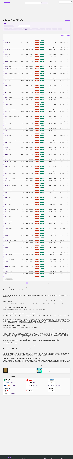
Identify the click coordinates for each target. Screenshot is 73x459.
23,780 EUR (37, 159)
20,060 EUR (42, 99)
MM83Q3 (6, 137)
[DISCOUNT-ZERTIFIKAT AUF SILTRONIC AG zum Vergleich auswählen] (4, 83)
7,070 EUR (37, 47)
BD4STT (6, 249)
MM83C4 (6, 211)
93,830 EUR (42, 68)
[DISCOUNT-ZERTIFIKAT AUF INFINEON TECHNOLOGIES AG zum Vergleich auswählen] (4, 273)
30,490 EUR (37, 187)
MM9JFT (6, 49)
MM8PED (6, 94)
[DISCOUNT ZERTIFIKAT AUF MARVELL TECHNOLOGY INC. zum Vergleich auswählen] (4, 63)
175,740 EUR (37, 149)
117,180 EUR (37, 123)
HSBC (34, 382)
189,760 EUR (37, 130)
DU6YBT (6, 245)
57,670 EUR (42, 92)
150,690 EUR (42, 252)
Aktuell (29, 2)
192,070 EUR (42, 140)
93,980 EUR (42, 73)
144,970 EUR (42, 190)
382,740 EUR (37, 235)
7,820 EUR (37, 135)
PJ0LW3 (6, 142)
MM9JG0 (6, 175)
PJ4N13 (6, 109)
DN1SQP (6, 235)
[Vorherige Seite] (25, 283)
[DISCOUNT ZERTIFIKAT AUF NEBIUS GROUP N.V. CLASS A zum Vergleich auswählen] (4, 59)
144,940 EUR (37, 211)
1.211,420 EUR (42, 199)
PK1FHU (6, 80)
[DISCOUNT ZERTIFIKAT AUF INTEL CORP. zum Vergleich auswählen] (4, 114)
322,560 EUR (42, 216)
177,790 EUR (37, 261)
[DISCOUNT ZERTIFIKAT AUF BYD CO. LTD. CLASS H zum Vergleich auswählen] (4, 40)
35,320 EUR (37, 192)
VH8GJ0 (6, 171)
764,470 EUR (37, 166)
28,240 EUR (37, 240)
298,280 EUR (37, 254)
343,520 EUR (37, 111)
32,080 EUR (42, 156)
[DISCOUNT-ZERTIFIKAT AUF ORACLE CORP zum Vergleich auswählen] (4, 128)
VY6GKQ (6, 61)
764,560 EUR (42, 166)
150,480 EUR (37, 252)
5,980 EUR (37, 49)
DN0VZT (6, 125)
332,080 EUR (37, 80)
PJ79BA (6, 187)
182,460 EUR (42, 85)
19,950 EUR (37, 99)
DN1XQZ (6, 66)
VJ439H (6, 209)
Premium (38, 2)
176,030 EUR (42, 149)
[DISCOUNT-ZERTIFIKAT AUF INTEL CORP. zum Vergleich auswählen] (4, 125)
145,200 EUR (42, 228)
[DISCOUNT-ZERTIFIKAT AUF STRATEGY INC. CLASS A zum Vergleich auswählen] (4, 73)
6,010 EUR (42, 49)
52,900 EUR (37, 273)
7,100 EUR (42, 47)
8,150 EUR (37, 42)
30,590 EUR (42, 187)
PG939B (6, 104)
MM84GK (6, 240)
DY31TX (6, 78)
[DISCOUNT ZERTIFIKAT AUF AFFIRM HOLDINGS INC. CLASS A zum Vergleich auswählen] (4, 268)
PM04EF (6, 264)
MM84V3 (6, 121)
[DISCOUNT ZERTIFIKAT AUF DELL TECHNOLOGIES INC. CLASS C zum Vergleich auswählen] (4, 75)
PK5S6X (6, 92)
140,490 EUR (37, 180)
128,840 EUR (42, 66)
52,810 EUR (37, 233)
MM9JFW (6, 44)
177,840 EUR (42, 261)
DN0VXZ (6, 161)
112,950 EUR (37, 242)
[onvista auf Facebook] (22, 458)
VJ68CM (6, 90)
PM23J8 (6, 178)
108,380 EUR (42, 154)
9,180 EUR (42, 56)
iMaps (56, 382)
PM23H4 (6, 71)
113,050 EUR (42, 242)
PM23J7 (6, 173)
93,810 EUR (42, 61)
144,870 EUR (42, 168)
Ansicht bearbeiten (64, 35)
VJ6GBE (6, 168)
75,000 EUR (37, 221)
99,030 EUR (37, 249)
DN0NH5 (6, 221)
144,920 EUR (37, 190)
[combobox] (24, 26)
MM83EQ (6, 268)
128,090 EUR (37, 66)
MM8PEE (6, 252)
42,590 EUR (42, 106)
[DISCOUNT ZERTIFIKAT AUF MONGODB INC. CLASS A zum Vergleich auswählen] (4, 80)
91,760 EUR (37, 118)
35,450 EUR (42, 192)
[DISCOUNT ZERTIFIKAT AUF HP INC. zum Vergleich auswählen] (4, 159)
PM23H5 (6, 261)
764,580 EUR (37, 178)
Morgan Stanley (35, 388)
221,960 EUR (37, 197)
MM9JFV (6, 47)
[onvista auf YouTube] (24, 458)
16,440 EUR (37, 78)
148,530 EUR (42, 204)
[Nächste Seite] (48, 283)
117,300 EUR (42, 128)
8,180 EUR (42, 42)
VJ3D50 (6, 99)
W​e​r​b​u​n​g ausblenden (44, 11)
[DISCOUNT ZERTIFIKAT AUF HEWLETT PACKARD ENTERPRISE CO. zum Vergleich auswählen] (4, 106)
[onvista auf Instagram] (26, 458)
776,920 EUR (42, 173)
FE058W (6, 228)
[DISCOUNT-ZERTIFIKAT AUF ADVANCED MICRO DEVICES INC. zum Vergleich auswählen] (4, 235)
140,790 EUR (42, 180)
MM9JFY (6, 40)
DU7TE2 (6, 206)
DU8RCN (6, 273)
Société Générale (58, 388)
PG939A (6, 190)
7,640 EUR (42, 44)
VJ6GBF (6, 97)
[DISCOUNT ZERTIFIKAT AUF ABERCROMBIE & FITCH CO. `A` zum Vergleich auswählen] (4, 109)
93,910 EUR (37, 73)
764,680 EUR (42, 178)
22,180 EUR (42, 218)
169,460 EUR (37, 271)
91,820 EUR (42, 118)
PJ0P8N (6, 159)
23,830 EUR (42, 159)
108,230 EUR (37, 154)
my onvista (33, 2)
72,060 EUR (42, 125)
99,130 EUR (42, 249)
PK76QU (6, 242)
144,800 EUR (37, 168)
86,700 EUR (37, 109)
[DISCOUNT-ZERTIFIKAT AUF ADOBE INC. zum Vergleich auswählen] (4, 197)
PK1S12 (6, 111)
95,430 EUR (42, 137)
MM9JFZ (6, 56)
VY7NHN (6, 202)
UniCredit (34, 390)
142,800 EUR (37, 87)
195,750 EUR (37, 161)
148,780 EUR (37, 97)
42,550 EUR (37, 106)
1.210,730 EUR (37, 199)
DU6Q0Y (6, 87)
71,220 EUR (42, 247)
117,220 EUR (42, 142)
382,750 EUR (42, 235)
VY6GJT (6, 149)
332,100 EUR (42, 80)
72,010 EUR (37, 125)
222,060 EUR (42, 197)
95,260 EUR (37, 116)
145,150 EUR (42, 211)
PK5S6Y (6, 102)
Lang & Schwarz (58, 385)
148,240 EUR (37, 204)
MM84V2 (6, 214)
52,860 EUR (42, 233)
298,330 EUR (42, 254)
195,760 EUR (42, 161)
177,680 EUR (42, 202)
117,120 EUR (37, 142)
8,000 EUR (42, 135)
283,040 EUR (42, 266)
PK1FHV (6, 216)
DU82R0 (6, 152)
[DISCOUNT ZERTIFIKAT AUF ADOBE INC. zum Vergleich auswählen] (4, 171)
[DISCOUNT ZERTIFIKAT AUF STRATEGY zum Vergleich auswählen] (4, 68)
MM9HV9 (6, 180)
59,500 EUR (37, 268)
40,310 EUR (37, 209)
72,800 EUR (42, 223)
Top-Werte (52, 458)
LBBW (12, 388)
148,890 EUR (42, 104)
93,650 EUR (37, 61)
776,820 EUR (37, 173)
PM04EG (6, 147)
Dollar (45, 458)
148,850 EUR (42, 97)
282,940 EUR (37, 266)
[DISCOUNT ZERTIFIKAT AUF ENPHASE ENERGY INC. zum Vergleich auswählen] (4, 187)
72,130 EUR (42, 147)
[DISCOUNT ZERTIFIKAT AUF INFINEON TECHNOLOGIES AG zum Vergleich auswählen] (4, 233)
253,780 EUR (37, 259)
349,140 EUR (42, 75)
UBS (12, 390)
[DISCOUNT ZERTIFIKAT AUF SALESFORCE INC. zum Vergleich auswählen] (4, 271)
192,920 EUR (37, 185)
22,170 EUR (37, 218)
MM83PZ (6, 68)
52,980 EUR (42, 273)
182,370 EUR (37, 85)
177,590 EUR (37, 202)
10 (45, 282)
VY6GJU (6, 59)
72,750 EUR (37, 223)
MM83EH (6, 218)
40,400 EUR (42, 209)
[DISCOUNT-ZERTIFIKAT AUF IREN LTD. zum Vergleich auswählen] (4, 156)
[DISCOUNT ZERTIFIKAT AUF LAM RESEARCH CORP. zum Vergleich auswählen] (4, 259)
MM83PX (6, 118)
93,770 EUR (37, 68)
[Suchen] (47, 2)
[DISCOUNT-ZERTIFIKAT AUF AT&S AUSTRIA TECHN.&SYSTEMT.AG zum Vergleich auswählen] (4, 66)
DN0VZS (6, 247)
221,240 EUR (37, 171)
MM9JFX (6, 42)
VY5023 (6, 166)
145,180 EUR (37, 228)
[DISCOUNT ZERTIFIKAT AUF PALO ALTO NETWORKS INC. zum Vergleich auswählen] (4, 266)
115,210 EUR (37, 90)
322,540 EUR (37, 216)
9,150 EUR (37, 56)
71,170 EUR (37, 247)
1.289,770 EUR (37, 230)
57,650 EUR (37, 92)
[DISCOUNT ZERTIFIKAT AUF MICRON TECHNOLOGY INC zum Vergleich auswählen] (4, 166)
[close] (71, 1)
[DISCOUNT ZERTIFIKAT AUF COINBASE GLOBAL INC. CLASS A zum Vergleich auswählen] (4, 94)
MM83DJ (6, 135)
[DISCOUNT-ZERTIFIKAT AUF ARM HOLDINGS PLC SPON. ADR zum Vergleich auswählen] (4, 140)
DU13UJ (6, 197)
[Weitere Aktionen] (69, 40)
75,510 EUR (42, 221)
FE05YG (6, 73)
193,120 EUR (42, 185)
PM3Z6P (6, 266)
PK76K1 (6, 259)
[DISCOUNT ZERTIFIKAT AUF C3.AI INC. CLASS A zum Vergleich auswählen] (4, 135)
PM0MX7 (6, 192)
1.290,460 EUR (42, 230)
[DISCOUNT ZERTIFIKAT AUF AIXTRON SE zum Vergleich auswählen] (4, 192)
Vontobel (57, 390)
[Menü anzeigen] (26, 3)
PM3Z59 (6, 154)
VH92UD (6, 271)
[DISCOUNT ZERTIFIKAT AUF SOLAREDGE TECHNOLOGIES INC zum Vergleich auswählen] (4, 276)
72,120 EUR (37, 147)
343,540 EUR (42, 111)
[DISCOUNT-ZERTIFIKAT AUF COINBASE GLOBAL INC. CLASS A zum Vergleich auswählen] (4, 228)
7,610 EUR (37, 44)
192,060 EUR (37, 140)
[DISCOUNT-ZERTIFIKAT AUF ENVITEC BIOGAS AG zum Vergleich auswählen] (4, 78)
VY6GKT (6, 116)
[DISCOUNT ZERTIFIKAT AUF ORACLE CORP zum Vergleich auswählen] (4, 90)
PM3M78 (6, 75)
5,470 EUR (42, 54)
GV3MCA (6, 233)
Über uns (62, 458)
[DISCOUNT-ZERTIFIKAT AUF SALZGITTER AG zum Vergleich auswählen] (4, 245)
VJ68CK (6, 123)
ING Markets (13, 385)
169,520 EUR (42, 271)
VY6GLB (6, 204)
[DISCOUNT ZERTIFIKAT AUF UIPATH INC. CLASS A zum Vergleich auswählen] (4, 237)
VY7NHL (6, 130)
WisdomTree (13, 393)
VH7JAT (6, 254)
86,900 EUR (42, 109)
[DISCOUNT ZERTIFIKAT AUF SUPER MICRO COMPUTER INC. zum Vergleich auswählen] (4, 240)
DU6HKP (6, 128)
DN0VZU (6, 223)
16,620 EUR (42, 78)
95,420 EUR (42, 116)
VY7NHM (6, 63)
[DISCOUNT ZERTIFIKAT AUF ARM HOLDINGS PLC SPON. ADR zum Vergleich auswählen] (4, 185)
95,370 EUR (37, 137)
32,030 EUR (37, 156)
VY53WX (6, 230)
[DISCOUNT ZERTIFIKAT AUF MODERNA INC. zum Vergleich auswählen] (4, 249)
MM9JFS (6, 54)
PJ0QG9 (6, 237)
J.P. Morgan (35, 385)
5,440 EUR (37, 54)
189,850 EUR (42, 130)
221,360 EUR (42, 171)
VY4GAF (6, 199)
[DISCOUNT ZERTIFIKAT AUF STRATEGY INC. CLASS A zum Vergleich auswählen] (4, 61)
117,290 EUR (37, 128)
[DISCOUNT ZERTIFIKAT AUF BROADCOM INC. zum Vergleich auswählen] (4, 254)
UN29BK (6, 156)
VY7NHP (6, 85)
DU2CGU (6, 183)
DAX (38, 458)
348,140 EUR (37, 75)
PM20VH (6, 185)
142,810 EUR (42, 87)
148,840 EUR (37, 104)
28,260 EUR (42, 240)
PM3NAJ (6, 106)
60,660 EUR (42, 268)
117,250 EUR (42, 123)
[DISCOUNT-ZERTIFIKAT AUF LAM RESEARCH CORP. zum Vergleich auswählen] (4, 257)
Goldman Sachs (13, 382)
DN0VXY (6, 140)
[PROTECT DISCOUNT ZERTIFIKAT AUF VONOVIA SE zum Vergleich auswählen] (4, 99)
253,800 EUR (42, 259)
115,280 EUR (42, 90)
